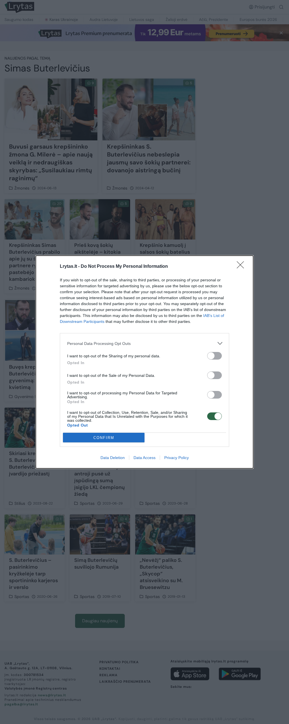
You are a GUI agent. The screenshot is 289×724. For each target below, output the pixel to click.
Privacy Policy (176, 457)
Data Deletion (112, 457)
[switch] (214, 356)
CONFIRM (103, 438)
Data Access (144, 457)
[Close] (242, 266)
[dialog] (144, 362)
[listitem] (144, 343)
